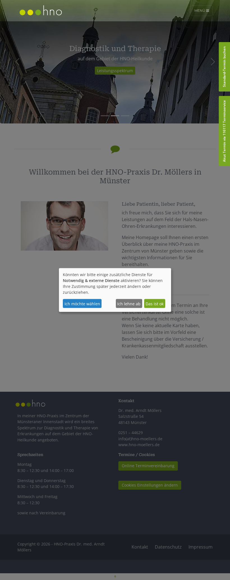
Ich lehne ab (129, 303)
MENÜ (200, 10)
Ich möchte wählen (82, 303)
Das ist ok (155, 303)
